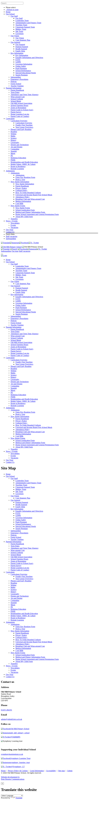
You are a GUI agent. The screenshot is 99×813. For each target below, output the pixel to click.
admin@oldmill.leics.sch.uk (11, 719)
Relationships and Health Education (24, 162)
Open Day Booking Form (25, 177)
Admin (69, 771)
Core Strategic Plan (22, 40)
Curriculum (10, 119)
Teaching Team (21, 25)
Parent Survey (16, 112)
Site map (61, 771)
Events (13, 225)
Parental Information (13, 88)
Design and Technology (20, 145)
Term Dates (15, 92)
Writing (13, 134)
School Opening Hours (19, 105)
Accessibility (51, 771)
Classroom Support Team (25, 27)
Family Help (20, 51)
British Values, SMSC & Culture (23, 164)
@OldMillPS (15, 737)
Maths (13, 136)
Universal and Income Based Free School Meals (33, 195)
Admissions (10, 171)
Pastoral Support (21, 47)
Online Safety (20, 66)
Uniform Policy (21, 190)
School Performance (23, 71)
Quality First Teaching (23, 125)
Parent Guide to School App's (22, 110)
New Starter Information (20, 182)
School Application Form (25, 210)
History (13, 140)
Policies (14, 81)
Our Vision (15, 36)
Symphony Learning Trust (20, 758)
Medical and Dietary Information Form (30, 212)
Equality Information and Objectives (29, 58)
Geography (15, 142)
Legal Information (37, 771)
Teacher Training (17, 86)
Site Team (19, 31)
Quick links (10, 234)
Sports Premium (21, 75)
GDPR (18, 62)
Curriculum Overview (19, 121)
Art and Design (16, 147)
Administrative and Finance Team (28, 23)
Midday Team (20, 29)
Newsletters (15, 223)
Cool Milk (19, 203)
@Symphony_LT (18, 767)
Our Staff (14, 16)
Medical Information (23, 201)
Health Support (21, 49)
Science (14, 138)
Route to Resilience (18, 166)
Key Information (17, 53)
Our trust (15, 251)
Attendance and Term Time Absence (24, 95)
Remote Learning (17, 169)
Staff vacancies (11, 236)
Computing (15, 149)
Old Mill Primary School (19, 729)
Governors (19, 34)
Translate (18, 798)
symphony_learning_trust (20, 762)
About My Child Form (24, 217)
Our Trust (9, 230)
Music (13, 153)
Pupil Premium (21, 68)
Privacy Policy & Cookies (18, 771)
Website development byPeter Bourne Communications (12, 778)
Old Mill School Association (21, 103)
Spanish (14, 151)
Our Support (15, 42)
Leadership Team (22, 20)
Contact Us (10, 232)
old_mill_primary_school (19, 733)
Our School (10, 14)
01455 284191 (6, 710)
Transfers (14, 219)
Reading (14, 132)
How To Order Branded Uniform (28, 193)
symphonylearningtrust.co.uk (12, 754)
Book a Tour (20, 180)
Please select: (11, 7)
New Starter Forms (18, 206)
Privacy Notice (21, 188)
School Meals (16, 101)
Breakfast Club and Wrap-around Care (30, 199)
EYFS (17, 60)
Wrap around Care (18, 97)
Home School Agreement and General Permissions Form (37, 214)
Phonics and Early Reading (21, 129)
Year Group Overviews (24, 127)
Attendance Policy (22, 197)
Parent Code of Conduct (20, 116)
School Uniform (17, 99)
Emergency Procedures (19, 79)
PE (12, 156)
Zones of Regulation (18, 108)
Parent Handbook (17, 90)
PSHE (13, 160)
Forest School (16, 84)
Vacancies (14, 227)
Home (8, 12)
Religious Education (18, 158)
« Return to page (12, 10)
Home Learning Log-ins (20, 114)
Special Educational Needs (25, 73)
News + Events (12, 221)
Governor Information (23, 64)
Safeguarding (16, 77)
